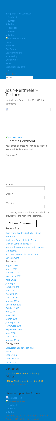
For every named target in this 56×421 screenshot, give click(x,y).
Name (9, 184)
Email (9, 193)
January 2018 (12, 340)
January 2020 (12, 301)
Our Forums (12, 59)
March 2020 (11, 297)
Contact (9, 70)
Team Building (13, 358)
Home (8, 42)
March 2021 (11, 290)
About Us (10, 45)
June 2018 (11, 333)
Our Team (11, 49)
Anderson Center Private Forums (22, 240)
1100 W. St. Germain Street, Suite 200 (24, 381)
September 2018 (14, 329)
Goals (8, 351)
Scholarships (12, 56)
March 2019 (11, 318)
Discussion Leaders (15, 66)
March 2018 (11, 336)
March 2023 (11, 269)
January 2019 (12, 322)
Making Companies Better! (19, 243)
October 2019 (12, 308)
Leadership (11, 354)
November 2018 (14, 325)
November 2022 (14, 276)
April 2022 (11, 279)
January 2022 (12, 283)
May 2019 (10, 315)
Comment (11, 155)
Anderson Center (17, 100)
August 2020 (12, 293)
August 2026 (12, 265)
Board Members (14, 52)
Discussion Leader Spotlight (19, 347)
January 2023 (12, 272)
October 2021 (12, 286)
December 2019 (13, 304)
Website (10, 203)
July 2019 (10, 311)
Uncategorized (13, 362)
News (8, 63)
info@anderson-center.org (25, 373)
